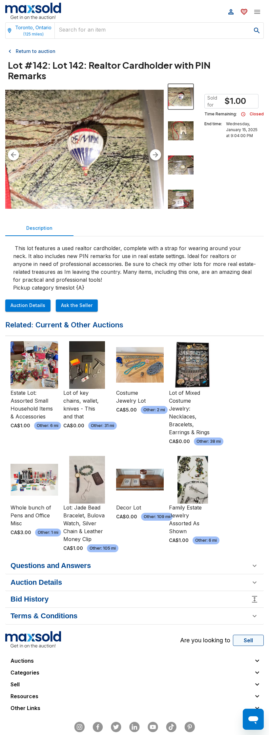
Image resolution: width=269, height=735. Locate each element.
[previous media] (13, 154)
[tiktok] (171, 727)
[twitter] (116, 727)
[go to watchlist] (244, 12)
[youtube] (153, 727)
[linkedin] (134, 727)
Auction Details (27, 305)
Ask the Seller (77, 305)
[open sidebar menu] (257, 12)
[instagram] (79, 727)
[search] (256, 30)
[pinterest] (189, 727)
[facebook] (98, 727)
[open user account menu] (231, 12)
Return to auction (35, 51)
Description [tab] (39, 228)
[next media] (155, 154)
